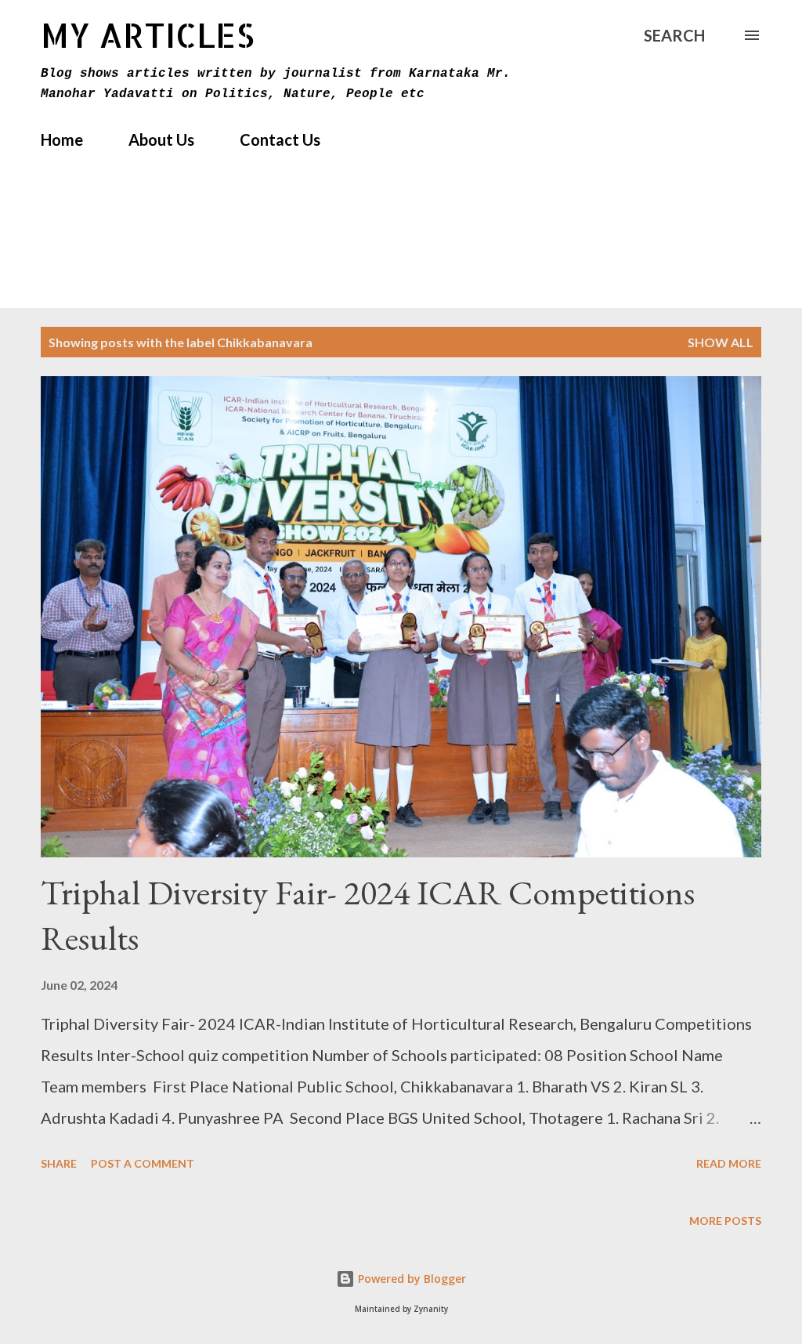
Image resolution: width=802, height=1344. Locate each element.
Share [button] (59, 1163)
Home (62, 139)
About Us (161, 139)
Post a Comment (142, 1163)
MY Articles (148, 35)
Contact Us (280, 139)
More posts (725, 1220)
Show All (720, 342)
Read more (728, 1163)
